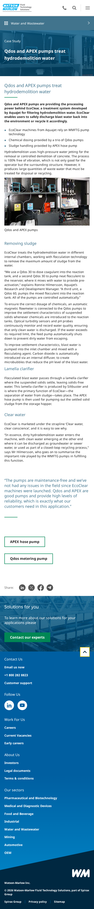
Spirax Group (12, 902)
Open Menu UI (87, 7)
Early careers (14, 743)
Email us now (14, 667)
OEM (7, 853)
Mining (9, 837)
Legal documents (17, 771)
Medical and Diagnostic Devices (28, 806)
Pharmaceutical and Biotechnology (30, 798)
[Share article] (22, 587)
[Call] (64, 8)
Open (74, 8)
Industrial (11, 821)
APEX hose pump (24, 541)
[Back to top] (85, 652)
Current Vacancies (17, 735)
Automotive (13, 845)
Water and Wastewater (27, 23)
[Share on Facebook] (40, 587)
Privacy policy (38, 902)
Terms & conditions (19, 778)
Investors (11, 763)
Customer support (18, 683)
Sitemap (59, 902)
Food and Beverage (18, 814)
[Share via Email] (50, 587)
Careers (10, 727)
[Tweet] (31, 587)
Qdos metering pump (28, 558)
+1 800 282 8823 (16, 675)
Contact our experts (27, 637)
